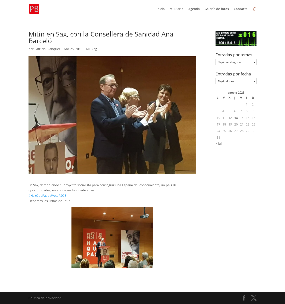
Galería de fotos (217, 9)
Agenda (194, 9)
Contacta (241, 9)
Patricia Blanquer (47, 49)
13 (236, 118)
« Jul (219, 143)
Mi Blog (91, 49)
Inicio (161, 9)
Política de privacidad (44, 298)
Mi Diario (176, 9)
